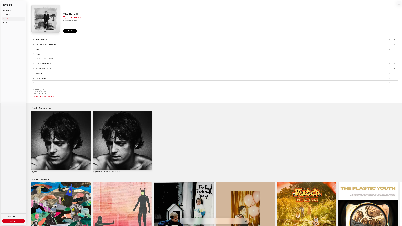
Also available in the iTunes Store (43, 96)
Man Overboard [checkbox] (41, 78)
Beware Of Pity (36, 111)
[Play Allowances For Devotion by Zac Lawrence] (33, 59)
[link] (40, 179)
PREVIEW (390, 39)
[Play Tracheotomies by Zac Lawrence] (33, 40)
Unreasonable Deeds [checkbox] (42, 68)
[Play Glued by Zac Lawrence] (33, 49)
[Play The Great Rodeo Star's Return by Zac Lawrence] (33, 44)
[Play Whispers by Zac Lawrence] (33, 73)
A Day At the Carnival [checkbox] (42, 63)
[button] (13, 10)
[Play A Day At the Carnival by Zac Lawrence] (33, 64)
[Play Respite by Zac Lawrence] (33, 83)
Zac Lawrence (72, 17)
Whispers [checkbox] (39, 73)
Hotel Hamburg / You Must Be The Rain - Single (108, 111)
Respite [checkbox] (38, 83)
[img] (7, 5)
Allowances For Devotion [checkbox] (44, 59)
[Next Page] (399, 211)
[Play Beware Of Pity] (34, 167)
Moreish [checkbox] (38, 54)
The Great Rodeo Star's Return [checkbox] (46, 44)
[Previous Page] (29, 211)
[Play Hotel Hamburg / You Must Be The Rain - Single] (95, 167)
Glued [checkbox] (37, 49)
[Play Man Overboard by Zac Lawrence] (33, 78)
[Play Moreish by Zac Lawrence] (33, 54)
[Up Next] (243, 221)
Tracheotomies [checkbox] (40, 39)
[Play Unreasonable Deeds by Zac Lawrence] (33, 68)
